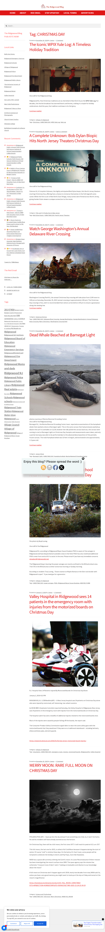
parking (8, 328)
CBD (18, 315)
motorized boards (74, 752)
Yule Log (63, 122)
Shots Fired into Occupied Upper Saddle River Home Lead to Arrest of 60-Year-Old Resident (16, 223)
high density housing (13, 323)
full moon (47, 896)
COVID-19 (16, 319)
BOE (14, 316)
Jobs (20, 323)
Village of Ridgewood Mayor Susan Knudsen (13, 435)
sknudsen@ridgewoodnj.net (39, 559)
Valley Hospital (95, 752)
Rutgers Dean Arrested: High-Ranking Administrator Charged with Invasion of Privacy (16, 242)
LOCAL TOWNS (70, 13)
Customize (13, 923)
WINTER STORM (85, 583)
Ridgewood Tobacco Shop (12, 108)
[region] (26, 917)
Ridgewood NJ (85, 752)
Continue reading (35, 111)
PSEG (55, 583)
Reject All (27, 923)
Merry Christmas (44, 321)
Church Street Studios (11, 119)
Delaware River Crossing (51, 319)
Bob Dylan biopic (38, 215)
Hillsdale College (9, 124)
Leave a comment (61, 132)
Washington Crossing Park (58, 321)
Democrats (7, 321)
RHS (20, 328)
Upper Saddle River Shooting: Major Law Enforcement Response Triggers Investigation (15, 232)
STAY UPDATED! (52, 13)
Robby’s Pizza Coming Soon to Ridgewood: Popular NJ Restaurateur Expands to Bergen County (16, 171)
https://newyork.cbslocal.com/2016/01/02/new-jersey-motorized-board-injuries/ (57, 741)
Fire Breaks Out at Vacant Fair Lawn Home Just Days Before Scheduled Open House (16, 252)
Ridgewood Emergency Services (14, 58)
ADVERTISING (87, 13)
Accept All (40, 923)
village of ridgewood (42, 120)
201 (6, 309)
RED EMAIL (36, 13)
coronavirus (8, 319)
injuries (65, 752)
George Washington (66, 319)
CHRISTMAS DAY (45, 122)
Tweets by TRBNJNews (11, 262)
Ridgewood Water (9, 91)
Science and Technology (43, 894)
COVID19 (22, 319)
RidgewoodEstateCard (13, 353)
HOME (12, 13)
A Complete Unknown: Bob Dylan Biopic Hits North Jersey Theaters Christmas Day (64, 138)
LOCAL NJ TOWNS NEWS (14, 287)
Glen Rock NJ (14, 321)
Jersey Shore (40, 454)
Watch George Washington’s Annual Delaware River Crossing (59, 231)
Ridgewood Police (10, 71)
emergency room (57, 752)
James (52, 40)
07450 (11, 309)
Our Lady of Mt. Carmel (11, 100)
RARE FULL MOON (67, 896)
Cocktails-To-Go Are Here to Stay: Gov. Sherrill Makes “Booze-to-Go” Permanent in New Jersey (16, 191)
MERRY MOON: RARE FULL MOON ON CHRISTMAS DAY (60, 768)
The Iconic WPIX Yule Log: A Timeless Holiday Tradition (60, 47)
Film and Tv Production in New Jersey (48, 213)
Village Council (11, 424)
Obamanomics (15, 326)
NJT (10, 326)
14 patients (36, 752)
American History (41, 317)
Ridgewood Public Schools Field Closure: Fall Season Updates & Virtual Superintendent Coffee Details (16, 149)
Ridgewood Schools (10, 63)
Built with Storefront (11, 930)
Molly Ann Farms (9, 54)
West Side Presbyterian (11, 104)
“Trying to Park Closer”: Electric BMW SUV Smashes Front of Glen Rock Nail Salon (16, 181)
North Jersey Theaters (62, 215)
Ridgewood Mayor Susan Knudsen (68, 583)
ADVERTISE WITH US (13, 290)
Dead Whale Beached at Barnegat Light (62, 334)
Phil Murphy (15, 328)
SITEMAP (9, 294)
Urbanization (7, 422)
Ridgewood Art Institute (14, 335)
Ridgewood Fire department (13, 76)
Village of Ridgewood (11, 67)
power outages (48, 583)
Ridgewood (10, 331)
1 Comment (59, 40)
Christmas (36, 122)
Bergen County (19, 310)
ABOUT (23, 13)
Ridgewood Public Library (12, 80)
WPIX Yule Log (55, 122)
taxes (17, 419)
